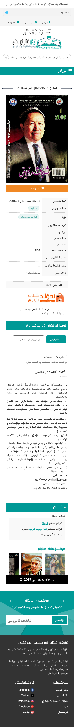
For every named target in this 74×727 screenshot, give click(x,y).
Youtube (24, 706)
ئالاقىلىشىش (62, 695)
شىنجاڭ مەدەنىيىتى (29, 216)
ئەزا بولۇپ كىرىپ (38, 528)
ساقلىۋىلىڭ (12, 22)
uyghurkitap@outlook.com (32, 459)
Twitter (25, 695)
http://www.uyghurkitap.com (50, 479)
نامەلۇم (34, 208)
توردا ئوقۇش (56, 339)
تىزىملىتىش (30, 22)
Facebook (24, 689)
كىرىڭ (45, 523)
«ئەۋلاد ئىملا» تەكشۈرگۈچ (55, 700)
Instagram (24, 700)
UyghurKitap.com (58, 673)
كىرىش (45, 22)
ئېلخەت (26, 711)
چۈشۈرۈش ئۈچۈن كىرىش (28, 339)
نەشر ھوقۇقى (61, 689)
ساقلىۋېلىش (35, 188)
